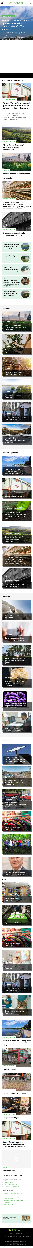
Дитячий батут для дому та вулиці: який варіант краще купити (15, 661)
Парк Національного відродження (14, 1197)
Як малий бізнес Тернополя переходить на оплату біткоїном (15, 683)
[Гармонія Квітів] (16, 1057)
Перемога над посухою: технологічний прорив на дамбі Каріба (14, 782)
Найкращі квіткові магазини (11, 1180)
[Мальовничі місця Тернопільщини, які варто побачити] (25, 294)
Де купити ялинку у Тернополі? (12, 351)
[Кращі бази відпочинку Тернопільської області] (16, 366)
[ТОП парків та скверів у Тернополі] (16, 389)
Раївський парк (9, 1171)
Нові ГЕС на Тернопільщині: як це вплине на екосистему (10, 269)
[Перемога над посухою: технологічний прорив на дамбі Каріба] (16, 776)
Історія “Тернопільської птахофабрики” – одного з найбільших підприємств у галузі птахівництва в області (15, 561)
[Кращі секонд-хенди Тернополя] (16, 821)
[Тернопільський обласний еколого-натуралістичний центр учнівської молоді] (16, 844)
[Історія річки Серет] (25, 258)
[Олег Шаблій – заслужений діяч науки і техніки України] (16, 866)
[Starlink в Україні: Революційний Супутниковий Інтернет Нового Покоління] (16, 754)
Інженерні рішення (8, 16)
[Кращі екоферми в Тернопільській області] (16, 915)
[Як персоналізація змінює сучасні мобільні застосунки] (16, 632)
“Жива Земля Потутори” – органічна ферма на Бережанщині (14, 147)
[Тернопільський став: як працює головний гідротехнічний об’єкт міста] (16, 1029)
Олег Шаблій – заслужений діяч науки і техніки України (15, 873)
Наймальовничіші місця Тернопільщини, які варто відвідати (11, 246)
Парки (5, 1167)
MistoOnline (26, 1236)
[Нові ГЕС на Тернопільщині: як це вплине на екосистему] (25, 270)
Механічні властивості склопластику (13, 616)
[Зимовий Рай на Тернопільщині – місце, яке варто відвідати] (16, 434)
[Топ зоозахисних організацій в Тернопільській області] (16, 412)
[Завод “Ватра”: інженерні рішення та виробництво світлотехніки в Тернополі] (16, 92)
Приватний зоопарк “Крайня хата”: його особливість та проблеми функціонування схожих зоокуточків (11, 282)
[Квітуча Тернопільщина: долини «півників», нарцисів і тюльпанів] (16, 162)
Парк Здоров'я (8, 1198)
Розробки (8, 754)
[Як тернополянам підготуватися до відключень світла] (16, 799)
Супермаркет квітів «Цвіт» (14, 1093)
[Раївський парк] (16, 1159)
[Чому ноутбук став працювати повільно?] (16, 722)
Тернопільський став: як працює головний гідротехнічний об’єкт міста (15, 24)
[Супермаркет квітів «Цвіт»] (16, 1082)
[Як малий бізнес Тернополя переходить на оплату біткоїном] (16, 677)
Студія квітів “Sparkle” (12, 1118)
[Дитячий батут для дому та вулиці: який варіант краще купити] (16, 655)
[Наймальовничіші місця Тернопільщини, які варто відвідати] (25, 247)
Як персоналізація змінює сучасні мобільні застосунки (15, 639)
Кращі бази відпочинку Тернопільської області (13, 373)
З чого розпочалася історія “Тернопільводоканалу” (15, 585)
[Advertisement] (16, 56)
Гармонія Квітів (9, 1069)
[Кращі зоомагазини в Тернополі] (16, 892)
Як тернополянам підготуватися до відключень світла (15, 805)
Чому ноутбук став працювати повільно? (12, 729)
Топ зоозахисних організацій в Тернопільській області (15, 418)
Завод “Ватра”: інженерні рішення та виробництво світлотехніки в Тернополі (16, 105)
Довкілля (6, 170)
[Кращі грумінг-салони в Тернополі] (16, 960)
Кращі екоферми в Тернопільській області (13, 922)
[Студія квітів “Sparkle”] (16, 1106)
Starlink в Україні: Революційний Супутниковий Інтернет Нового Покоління (15, 760)
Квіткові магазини (9, 1066)
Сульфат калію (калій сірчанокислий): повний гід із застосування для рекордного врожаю (15, 515)
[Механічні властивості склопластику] (16, 610)
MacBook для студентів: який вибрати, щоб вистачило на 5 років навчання (15, 706)
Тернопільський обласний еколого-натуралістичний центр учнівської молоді (14, 850)
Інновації (8, 612)
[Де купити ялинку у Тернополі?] (16, 344)
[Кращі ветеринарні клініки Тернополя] (16, 1005)
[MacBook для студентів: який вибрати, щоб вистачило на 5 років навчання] (16, 700)
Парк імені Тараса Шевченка (12, 1193)
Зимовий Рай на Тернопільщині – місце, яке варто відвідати (15, 440)
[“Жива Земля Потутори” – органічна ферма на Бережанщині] (16, 133)
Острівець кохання (9, 1195)
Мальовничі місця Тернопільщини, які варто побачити (10, 293)
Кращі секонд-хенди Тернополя (12, 828)
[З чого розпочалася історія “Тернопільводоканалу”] (16, 221)
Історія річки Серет (9, 256)
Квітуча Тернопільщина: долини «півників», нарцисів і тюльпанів (16, 176)
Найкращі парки (7, 1190)
